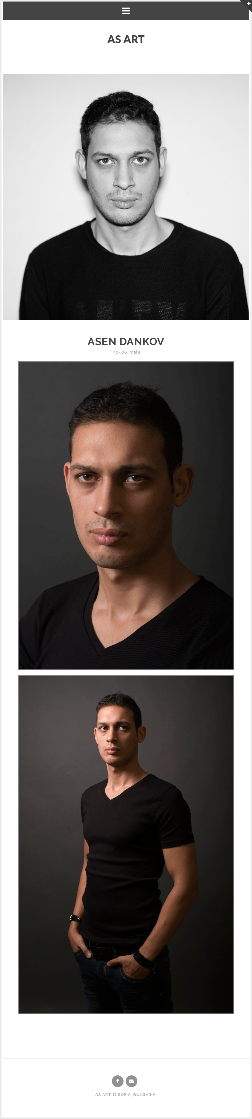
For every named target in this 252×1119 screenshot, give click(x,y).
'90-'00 (119, 352)
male (134, 352)
